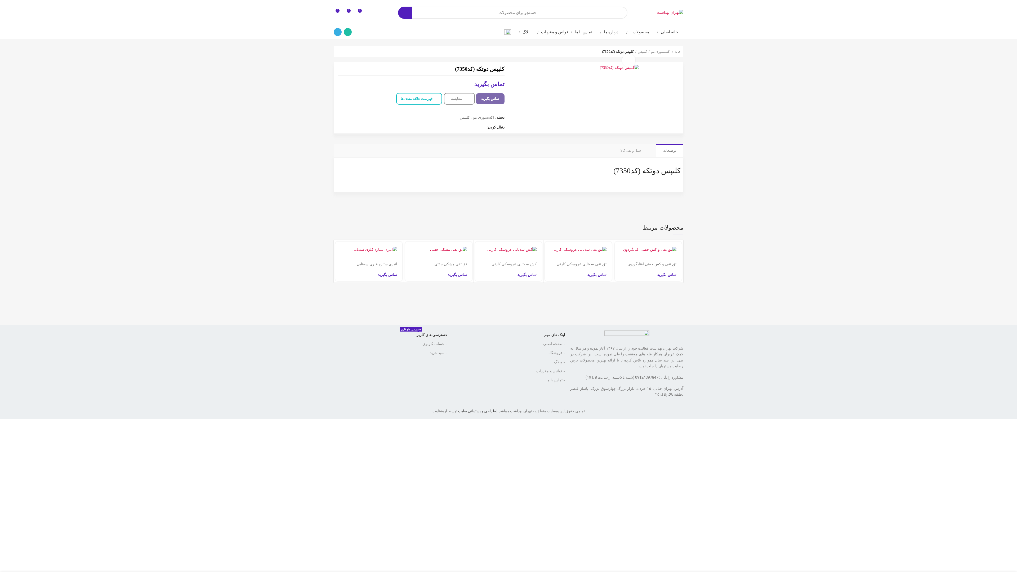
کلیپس (465, 117)
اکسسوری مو (661, 51)
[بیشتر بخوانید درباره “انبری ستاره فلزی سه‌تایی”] (339, 250)
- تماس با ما (555, 380)
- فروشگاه (556, 353)
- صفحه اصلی (554, 344)
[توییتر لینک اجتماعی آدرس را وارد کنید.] (475, 127)
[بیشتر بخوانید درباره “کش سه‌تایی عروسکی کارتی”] (479, 250)
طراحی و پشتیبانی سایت (477, 411)
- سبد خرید (438, 353)
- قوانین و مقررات (550, 371)
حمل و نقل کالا (631, 151)
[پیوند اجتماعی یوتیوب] (463, 127)
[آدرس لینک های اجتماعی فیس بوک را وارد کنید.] (481, 127)
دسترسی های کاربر (424, 333)
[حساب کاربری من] (372, 12)
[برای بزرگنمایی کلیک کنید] (628, 60)
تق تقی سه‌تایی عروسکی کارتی (581, 264)
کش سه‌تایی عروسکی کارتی (514, 264)
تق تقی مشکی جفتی (450, 264)
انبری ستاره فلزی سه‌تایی (377, 264)
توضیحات (669, 151)
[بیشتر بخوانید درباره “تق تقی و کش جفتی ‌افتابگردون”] (618, 250)
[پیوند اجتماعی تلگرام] (338, 32)
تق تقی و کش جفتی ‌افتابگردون (651, 264)
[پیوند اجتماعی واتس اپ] (348, 32)
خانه (678, 51)
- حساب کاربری (434, 344)
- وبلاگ (559, 362)
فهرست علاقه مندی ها (416, 99)
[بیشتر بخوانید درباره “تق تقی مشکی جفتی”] (409, 250)
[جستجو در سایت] (405, 13)
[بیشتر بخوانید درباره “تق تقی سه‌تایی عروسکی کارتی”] (548, 250)
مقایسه (457, 99)
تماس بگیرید (490, 99)
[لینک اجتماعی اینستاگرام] (469, 127)
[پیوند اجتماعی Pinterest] (457, 127)
